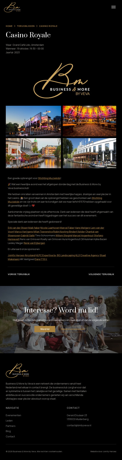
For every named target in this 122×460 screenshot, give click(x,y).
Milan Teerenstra (43, 231)
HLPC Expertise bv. (46, 255)
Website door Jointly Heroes (103, 451)
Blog (8, 431)
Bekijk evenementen (73, 329)
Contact (10, 436)
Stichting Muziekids (49, 178)
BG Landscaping (66, 255)
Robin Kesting (60, 231)
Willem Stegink (63, 235)
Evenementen (13, 415)
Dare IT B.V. (41, 259)
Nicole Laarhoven (50, 227)
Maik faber (34, 227)
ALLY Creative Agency (87, 255)
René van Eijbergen (34, 243)
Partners (10, 426)
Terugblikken (26, 26)
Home (9, 26)
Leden (9, 420)
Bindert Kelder (77, 231)
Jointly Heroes (16, 255)
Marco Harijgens (24, 231)
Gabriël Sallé (28, 235)
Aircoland (30, 255)
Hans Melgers (82, 227)
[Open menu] (113, 7)
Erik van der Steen (18, 227)
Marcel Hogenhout (83, 235)
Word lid (44, 329)
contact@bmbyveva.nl (79, 425)
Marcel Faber (67, 227)
